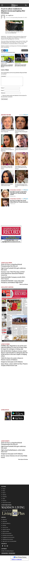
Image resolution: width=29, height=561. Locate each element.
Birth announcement (7, 533)
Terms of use (5, 527)
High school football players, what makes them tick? (13, 450)
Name (2, 87)
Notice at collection (17, 559)
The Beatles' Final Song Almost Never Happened (7, 131)
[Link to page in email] (2, 50)
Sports (4, 492)
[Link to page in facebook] (5, 50)
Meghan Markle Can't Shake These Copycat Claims (7, 185)
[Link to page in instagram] (7, 546)
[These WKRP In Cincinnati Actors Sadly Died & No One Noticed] (21, 158)
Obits (4, 498)
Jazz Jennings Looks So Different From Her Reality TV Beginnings (7, 149)
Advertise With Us (6, 523)
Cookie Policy (12, 553)
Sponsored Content (7, 502)
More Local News (23, 284)
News (4, 490)
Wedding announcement (8, 539)
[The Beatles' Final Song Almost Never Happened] (7, 122)
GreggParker (10, 15)
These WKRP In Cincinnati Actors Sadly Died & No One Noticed (21, 167)
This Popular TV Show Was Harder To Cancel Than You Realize (6, 167)
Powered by (21, 189)
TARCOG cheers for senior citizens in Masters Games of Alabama (12, 359)
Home (4, 488)
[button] (26, 5)
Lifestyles (5, 496)
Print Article (24, 50)
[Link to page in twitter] (7, 50)
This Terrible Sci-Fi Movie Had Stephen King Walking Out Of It (21, 149)
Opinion (4, 494)
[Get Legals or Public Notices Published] (11, 242)
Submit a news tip (6, 529)
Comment (3, 76)
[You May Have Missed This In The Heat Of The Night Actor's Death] (21, 176)
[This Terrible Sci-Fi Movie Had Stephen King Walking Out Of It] (21, 140)
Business (4, 500)
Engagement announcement (8, 537)
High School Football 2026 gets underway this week (20, 65)
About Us (5, 519)
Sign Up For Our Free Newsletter (9, 541)
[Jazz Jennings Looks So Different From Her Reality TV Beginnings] (7, 140)
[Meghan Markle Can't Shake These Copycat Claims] (7, 176)
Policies (4, 525)
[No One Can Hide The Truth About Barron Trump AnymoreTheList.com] (5, 202)
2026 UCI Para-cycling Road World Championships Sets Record (7, 65)
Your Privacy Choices (20, 557)
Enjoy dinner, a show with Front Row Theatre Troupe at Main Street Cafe (14, 364)
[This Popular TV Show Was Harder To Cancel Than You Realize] (7, 158)
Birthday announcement (8, 535)
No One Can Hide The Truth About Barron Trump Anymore (19, 202)
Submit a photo (6, 531)
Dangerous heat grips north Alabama (12, 362)
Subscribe (5, 521)
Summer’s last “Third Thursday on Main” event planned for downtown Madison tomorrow (13, 273)
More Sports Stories (22, 459)
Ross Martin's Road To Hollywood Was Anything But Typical (21, 131)
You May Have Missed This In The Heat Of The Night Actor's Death (21, 185)
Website (3, 93)
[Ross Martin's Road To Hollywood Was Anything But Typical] (21, 122)
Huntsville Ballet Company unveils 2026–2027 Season (13, 278)
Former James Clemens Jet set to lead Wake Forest (14, 456)
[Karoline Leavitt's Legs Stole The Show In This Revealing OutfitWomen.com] (5, 193)
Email (2, 90)
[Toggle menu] (2, 5)
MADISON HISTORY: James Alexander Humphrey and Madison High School (12, 281)
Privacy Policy (5, 553)
